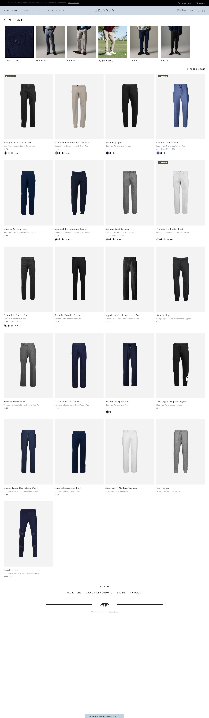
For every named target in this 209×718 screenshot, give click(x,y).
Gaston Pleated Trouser (68, 401)
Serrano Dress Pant (14, 401)
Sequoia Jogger (113, 142)
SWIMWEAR (136, 592)
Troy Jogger (162, 488)
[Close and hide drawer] (121, 716)
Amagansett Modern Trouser (121, 488)
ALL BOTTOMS (74, 592)
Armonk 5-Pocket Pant (16, 315)
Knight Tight (11, 570)
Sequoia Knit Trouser (117, 229)
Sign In (183, 3)
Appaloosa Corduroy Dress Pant (122, 315)
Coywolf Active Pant (167, 142)
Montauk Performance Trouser (72, 142)
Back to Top (104, 586)
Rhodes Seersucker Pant (68, 488)
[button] (197, 10)
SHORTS (121, 592)
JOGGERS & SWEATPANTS (99, 592)
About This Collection (104, 612)
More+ (18, 153)
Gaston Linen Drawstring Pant (20, 488)
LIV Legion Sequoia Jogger (171, 401)
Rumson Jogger (164, 315)
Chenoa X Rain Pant (15, 229)
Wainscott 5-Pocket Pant (169, 229)
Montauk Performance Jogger (71, 229)
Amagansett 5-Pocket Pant (18, 142)
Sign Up (191, 3)
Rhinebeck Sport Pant (117, 401)
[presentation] (28, 106)
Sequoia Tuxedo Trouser (68, 315)
